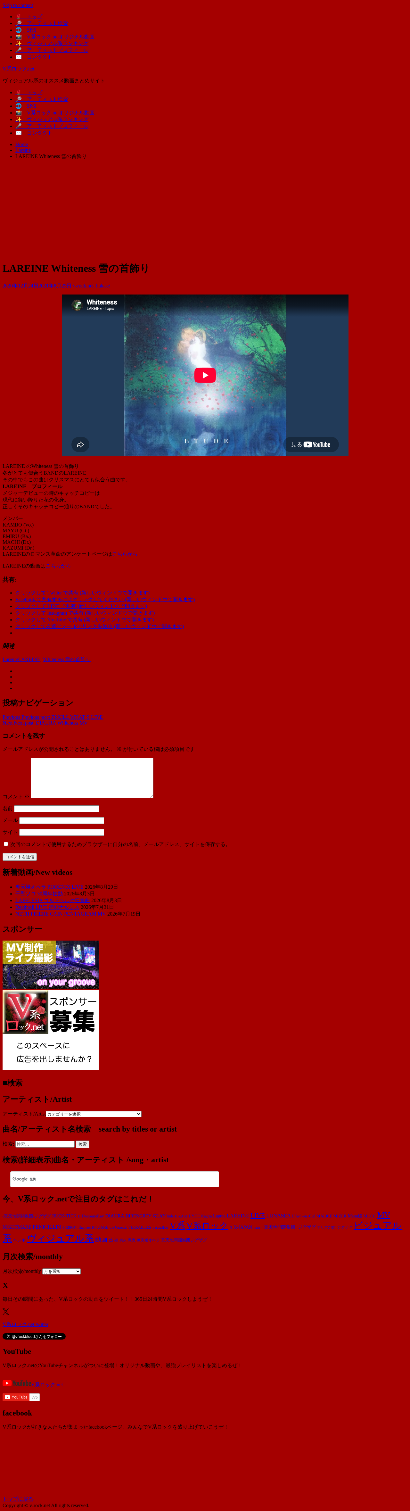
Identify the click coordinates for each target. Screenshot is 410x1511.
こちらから (125, 554)
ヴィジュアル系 (60, 1238)
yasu (256, 1227)
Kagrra (206, 1216)
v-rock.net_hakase (91, 285)
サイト (10, 832)
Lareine (10, 659)
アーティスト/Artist (24, 1114)
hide (170, 1216)
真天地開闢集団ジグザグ (184, 1240)
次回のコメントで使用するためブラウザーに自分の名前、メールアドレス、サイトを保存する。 (120, 844)
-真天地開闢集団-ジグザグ (27, 1216)
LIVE (257, 1215)
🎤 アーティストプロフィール (51, 50)
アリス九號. (326, 1227)
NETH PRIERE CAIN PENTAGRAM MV (60, 914)
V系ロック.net (18, 68)
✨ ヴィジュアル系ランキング (51, 43)
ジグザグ (344, 1227)
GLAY (159, 1215)
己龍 (113, 1239)
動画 (101, 1239)
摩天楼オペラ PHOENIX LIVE (49, 887)
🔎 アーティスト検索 (41, 23)
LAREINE (29, 659)
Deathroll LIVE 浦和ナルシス (47, 907)
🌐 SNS (26, 30)
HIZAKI (181, 1216)
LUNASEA (278, 1216)
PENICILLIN (47, 1227)
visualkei (160, 1227)
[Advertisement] (205, 210)
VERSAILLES (139, 1227)
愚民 (131, 1240)
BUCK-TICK (64, 1216)
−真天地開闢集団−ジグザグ (288, 1227)
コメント (16, 796)
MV (383, 1214)
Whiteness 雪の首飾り (67, 659)
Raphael (84, 1227)
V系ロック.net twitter (25, 1324)
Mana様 (355, 1216)
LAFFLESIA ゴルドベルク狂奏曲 (52, 900)
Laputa (219, 1215)
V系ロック (207, 1226)
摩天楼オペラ (148, 1240)
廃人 (123, 1240)
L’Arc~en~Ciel (303, 1216)
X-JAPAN (243, 1227)
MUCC (370, 1216)
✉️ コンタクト (34, 57)
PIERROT (69, 1227)
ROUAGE (100, 1227)
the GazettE (118, 1227)
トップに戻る (18, 1499)
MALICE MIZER (331, 1216)
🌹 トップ (28, 16)
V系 (177, 1226)
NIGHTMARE (17, 1227)
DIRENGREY (139, 1216)
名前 (8, 808)
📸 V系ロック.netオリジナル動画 (54, 36)
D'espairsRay (93, 1216)
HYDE (194, 1216)
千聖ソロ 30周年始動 (39, 893)
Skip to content (18, 5)
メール (10, 820)
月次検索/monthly (22, 1271)
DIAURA (114, 1215)
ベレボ (19, 1240)
